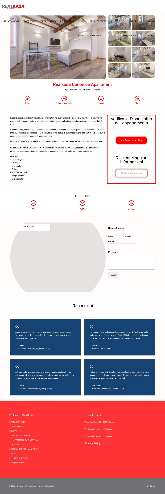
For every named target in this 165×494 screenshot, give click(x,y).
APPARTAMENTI (11, 21)
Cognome (127, 236)
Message (113, 252)
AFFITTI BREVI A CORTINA (26, 440)
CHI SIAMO (81, 28)
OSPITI (42, 21)
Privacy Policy (92, 443)
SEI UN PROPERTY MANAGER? (99, 28)
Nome (110, 236)
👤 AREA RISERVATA (133, 28)
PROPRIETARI (29, 21)
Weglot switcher (151, 28)
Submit (113, 275)
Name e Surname (117, 228)
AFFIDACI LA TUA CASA (60, 21)
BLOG (121, 21)
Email (111, 241)
